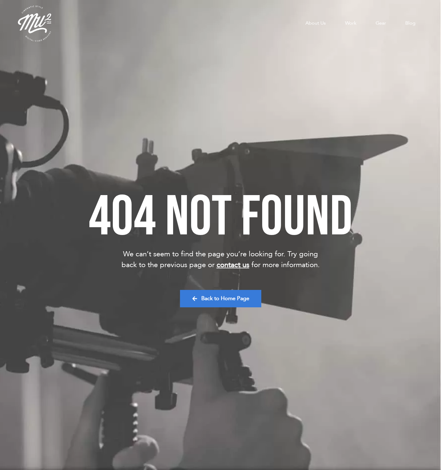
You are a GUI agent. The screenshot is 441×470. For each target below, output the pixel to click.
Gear (381, 23)
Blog (410, 23)
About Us (315, 23)
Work (350, 23)
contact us (233, 265)
